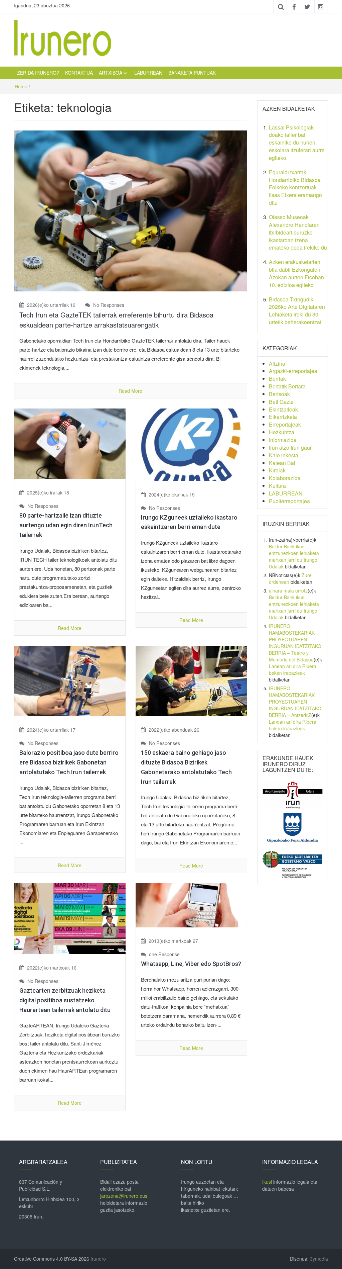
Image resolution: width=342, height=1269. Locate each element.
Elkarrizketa (283, 417)
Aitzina (277, 363)
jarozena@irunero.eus (123, 1195)
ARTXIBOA (110, 72)
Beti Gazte (281, 401)
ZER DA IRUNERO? (38, 72)
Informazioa (283, 440)
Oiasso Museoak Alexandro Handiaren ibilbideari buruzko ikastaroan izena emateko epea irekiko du (298, 232)
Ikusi (267, 1181)
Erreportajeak (285, 424)
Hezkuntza (281, 432)
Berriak (277, 378)
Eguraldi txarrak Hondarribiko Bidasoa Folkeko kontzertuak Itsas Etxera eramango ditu (295, 187)
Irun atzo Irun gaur (290, 447)
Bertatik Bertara (287, 386)
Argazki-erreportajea (293, 371)
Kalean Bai (282, 463)
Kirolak (277, 470)
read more (130, 390)
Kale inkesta (283, 455)
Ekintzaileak (283, 409)
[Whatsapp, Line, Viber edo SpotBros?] (191, 904)
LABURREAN (148, 72)
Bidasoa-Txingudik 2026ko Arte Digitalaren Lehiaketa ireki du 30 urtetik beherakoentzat (297, 310)
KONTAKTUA (79, 72)
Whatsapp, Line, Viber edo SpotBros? (191, 963)
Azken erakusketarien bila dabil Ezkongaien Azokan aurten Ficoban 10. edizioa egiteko (296, 273)
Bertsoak (279, 394)
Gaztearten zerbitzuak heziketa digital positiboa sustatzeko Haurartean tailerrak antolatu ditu (65, 1000)
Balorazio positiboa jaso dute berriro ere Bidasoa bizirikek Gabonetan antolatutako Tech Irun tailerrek (69, 762)
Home (21, 86)
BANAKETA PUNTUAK (192, 72)
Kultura (277, 485)
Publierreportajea (289, 501)
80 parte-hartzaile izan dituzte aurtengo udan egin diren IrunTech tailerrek (66, 525)
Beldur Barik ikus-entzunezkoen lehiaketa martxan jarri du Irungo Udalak (294, 556)
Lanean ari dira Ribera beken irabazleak (292, 669)
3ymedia (319, 1258)
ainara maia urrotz (288, 590)
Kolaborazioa (285, 478)
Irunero (98, 1258)
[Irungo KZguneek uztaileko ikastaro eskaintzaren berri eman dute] (191, 444)
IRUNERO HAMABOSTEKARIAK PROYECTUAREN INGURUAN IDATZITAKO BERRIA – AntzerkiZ (295, 701)
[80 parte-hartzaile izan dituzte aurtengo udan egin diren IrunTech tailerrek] (70, 443)
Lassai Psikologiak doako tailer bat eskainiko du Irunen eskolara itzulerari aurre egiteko (297, 142)
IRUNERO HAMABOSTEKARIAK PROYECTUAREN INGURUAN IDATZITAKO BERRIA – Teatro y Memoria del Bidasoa (295, 643)
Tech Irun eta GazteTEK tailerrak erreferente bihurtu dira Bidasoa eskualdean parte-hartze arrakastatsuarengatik (116, 320)
